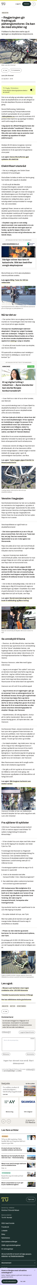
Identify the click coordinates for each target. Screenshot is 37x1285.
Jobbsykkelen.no (8, 116)
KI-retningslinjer (7, 1249)
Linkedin (4, 1231)
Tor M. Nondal (6, 1217)
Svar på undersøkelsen (9, 1281)
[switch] (32, 90)
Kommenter (16, 70)
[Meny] (34, 4)
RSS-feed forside (7, 1223)
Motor (12, 1006)
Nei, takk (22, 1281)
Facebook (5, 1227)
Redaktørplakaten (17, 1256)
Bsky (3, 1234)
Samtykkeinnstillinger (9, 1241)
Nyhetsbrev (21, 1006)
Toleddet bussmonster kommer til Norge (17, 995)
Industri (5, 12)
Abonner (26, 4)
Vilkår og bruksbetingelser (11, 1245)
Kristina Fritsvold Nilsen (10, 1210)
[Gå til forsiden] (3, 4)
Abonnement (6, 1263)
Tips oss (31, 1199)
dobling (13, 341)
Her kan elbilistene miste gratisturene (16, 999)
